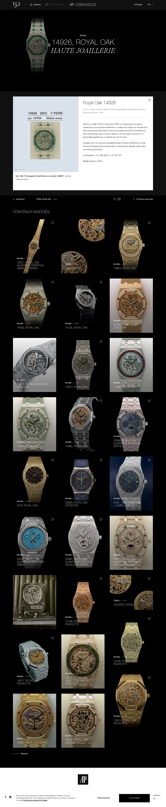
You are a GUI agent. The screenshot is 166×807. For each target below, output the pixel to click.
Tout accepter (134, 798)
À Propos (138, 5)
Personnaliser (103, 798)
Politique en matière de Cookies (35, 800)
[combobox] (150, 5)
